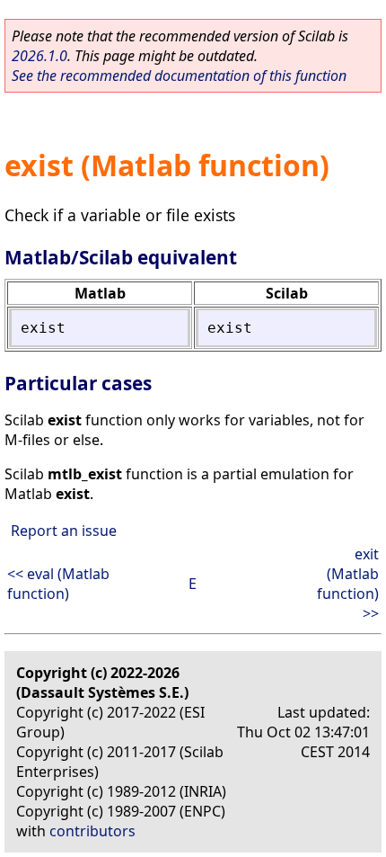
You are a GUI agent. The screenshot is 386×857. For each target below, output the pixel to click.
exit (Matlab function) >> (348, 583)
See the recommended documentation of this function (179, 75)
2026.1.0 (39, 56)
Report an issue (64, 530)
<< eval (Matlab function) (58, 583)
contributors (92, 831)
